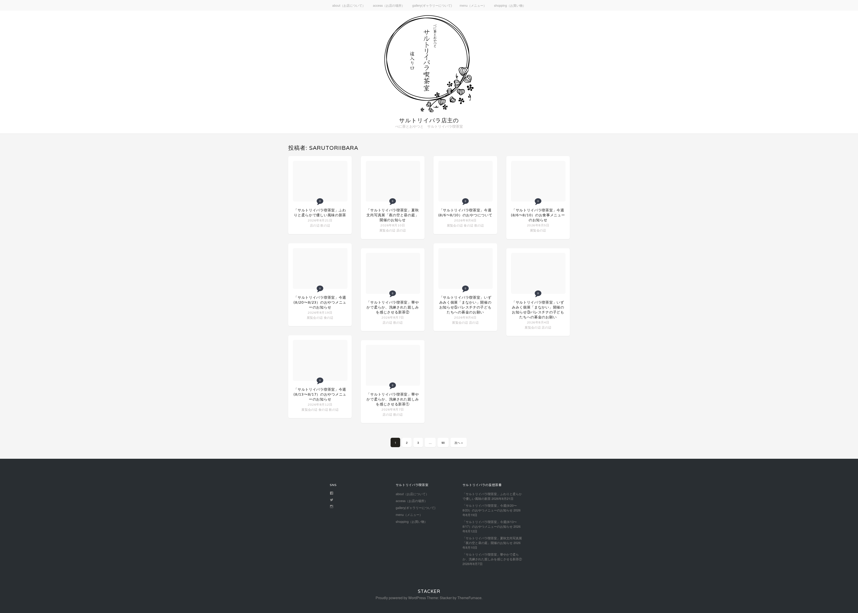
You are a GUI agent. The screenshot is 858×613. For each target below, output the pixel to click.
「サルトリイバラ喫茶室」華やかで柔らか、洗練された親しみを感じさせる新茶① (392, 399)
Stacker (429, 591)
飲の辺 (325, 225)
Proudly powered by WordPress (401, 597)
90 (443, 442)
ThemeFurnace (469, 597)
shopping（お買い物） (510, 5)
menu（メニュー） (473, 5)
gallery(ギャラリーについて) (432, 5)
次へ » (458, 442)
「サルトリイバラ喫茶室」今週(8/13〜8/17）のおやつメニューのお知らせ (320, 394)
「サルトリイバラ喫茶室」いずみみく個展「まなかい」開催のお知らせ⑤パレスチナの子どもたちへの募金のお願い (465, 305)
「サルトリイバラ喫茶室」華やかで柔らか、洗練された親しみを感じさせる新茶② (392, 307)
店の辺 (315, 225)
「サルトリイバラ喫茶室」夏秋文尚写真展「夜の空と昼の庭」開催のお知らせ (392, 215)
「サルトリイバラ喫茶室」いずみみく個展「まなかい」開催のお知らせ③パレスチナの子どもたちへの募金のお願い (538, 309)
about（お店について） (348, 5)
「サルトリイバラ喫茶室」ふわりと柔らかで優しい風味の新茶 (320, 212)
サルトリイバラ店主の (429, 120)
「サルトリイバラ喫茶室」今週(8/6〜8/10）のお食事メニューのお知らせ (538, 215)
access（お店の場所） (389, 5)
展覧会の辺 (315, 317)
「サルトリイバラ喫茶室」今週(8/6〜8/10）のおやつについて (465, 212)
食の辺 (328, 317)
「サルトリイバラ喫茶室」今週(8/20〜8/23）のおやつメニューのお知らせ (320, 302)
